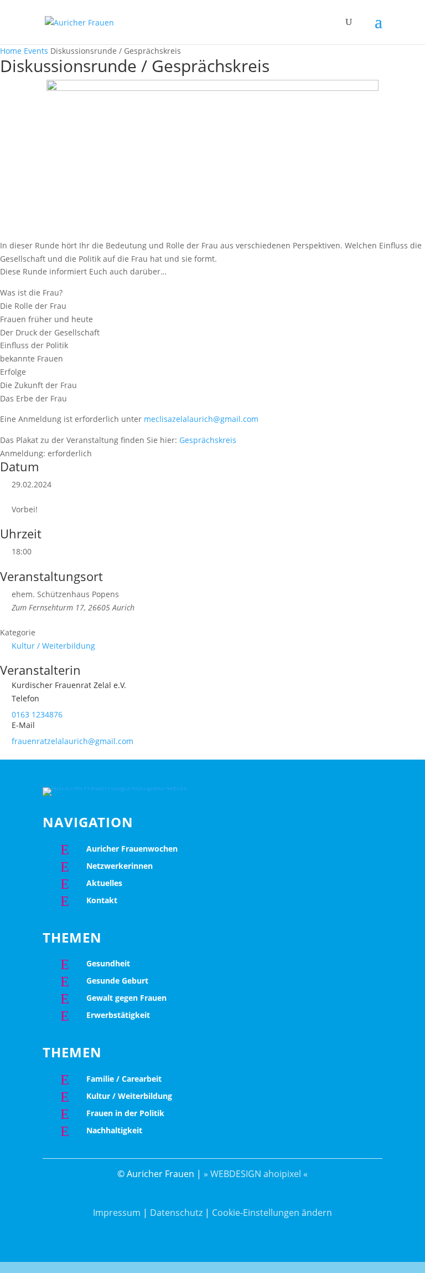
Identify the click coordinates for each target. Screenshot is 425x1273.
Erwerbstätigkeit (118, 1015)
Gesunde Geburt (117, 980)
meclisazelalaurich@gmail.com (201, 419)
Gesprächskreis (207, 440)
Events (36, 50)
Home (12, 50)
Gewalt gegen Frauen (126, 997)
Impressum (117, 1212)
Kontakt (101, 900)
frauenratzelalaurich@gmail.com (72, 741)
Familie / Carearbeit (124, 1078)
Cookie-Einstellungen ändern (272, 1212)
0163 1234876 (37, 714)
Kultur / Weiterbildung (53, 645)
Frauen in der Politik (125, 1113)
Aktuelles (104, 883)
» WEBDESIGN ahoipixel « (256, 1174)
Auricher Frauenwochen (132, 848)
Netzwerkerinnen (119, 865)
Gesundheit (108, 963)
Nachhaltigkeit (114, 1130)
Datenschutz (176, 1212)
